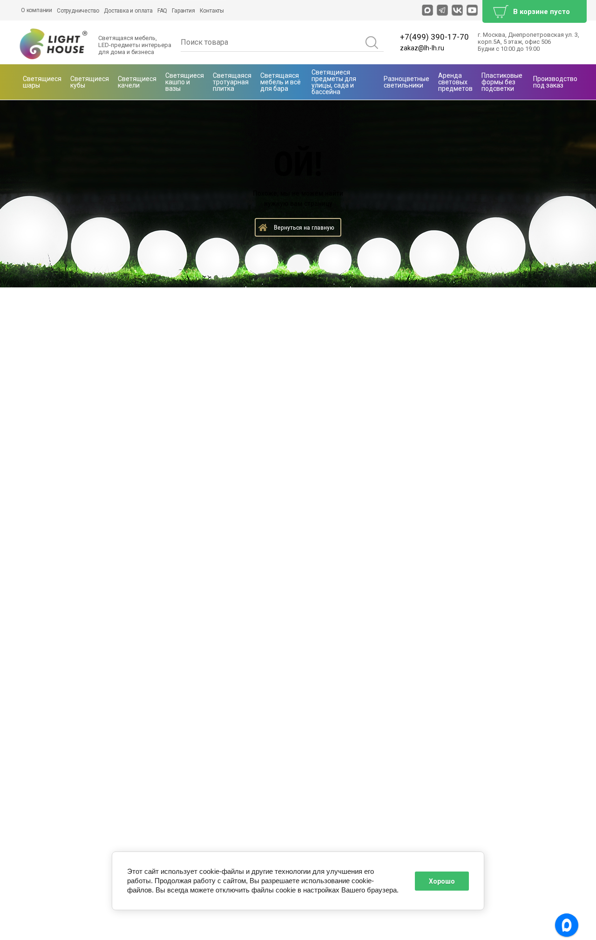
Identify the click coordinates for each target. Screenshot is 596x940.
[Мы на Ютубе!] (472, 10)
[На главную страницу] (54, 44)
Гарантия (183, 10)
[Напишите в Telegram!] (442, 10)
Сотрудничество (78, 10)
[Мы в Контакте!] (457, 10)
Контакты (212, 10)
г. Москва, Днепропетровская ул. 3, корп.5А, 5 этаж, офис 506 (528, 38)
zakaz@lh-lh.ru (422, 48)
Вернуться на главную (304, 227)
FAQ (162, 10)
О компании (36, 10)
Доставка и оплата (128, 10)
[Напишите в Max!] (427, 10)
